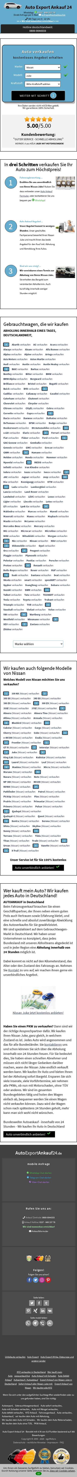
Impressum (52, 1442)
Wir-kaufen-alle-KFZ (42, 1387)
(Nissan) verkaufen (25, 693)
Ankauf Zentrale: (34, 1217)
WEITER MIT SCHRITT (37, 95)
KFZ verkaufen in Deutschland (31, 1372)
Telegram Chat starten (40, 1177)
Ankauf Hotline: (31, 1222)
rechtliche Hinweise (36, 1442)
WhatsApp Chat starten (41, 1173)
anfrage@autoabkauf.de (53, 15)
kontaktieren (53, 1044)
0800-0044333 (48, 1217)
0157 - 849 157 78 (46, 12)
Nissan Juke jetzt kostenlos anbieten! (38, 1013)
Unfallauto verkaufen (15, 1357)
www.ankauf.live (22, 1376)
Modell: (18, 75)
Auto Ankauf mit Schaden (44, 1376)
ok (38, 1473)
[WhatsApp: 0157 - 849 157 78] (35, 12)
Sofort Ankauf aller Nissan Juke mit (35, 1383)
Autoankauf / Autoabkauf (26, 1379)
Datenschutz (19, 1442)
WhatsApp (40, 200)
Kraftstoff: (17, 83)
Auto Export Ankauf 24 (48, 7)
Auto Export (33, 1357)
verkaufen (21, 344)
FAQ (62, 1442)
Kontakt (13, 970)
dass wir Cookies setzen (62, 1470)
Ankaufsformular (40, 1231)
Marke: (19, 66)
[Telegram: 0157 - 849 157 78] (28, 1177)
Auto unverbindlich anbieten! (34, 868)
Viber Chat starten (40, 1182)
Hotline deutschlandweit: (38, 28)
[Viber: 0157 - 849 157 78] (30, 1182)
